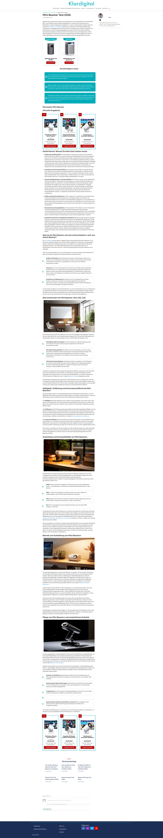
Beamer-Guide (73, 376)
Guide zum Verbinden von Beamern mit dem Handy (57, 518)
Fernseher (98, 8)
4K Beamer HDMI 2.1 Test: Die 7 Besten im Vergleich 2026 (84, 767)
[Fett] (48, 804)
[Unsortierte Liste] (57, 804)
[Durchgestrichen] (53, 804)
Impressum (37, 826)
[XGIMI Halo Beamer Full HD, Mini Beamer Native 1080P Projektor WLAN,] (51, 49)
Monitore (105, 8)
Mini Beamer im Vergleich (54, 26)
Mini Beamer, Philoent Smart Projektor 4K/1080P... (51, 135)
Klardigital (45, 12)
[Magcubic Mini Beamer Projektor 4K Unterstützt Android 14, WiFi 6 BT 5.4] (69, 126)
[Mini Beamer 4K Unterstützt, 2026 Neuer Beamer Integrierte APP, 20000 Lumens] (87, 126)
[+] (65, 804)
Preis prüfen (50, 62)
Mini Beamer (48, 240)
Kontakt (61, 832)
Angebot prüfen (50, 146)
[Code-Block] (60, 804)
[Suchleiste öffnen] (109, 9)
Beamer (54, 12)
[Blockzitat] (59, 804)
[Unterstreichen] (52, 804)
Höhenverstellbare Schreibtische (70, 8)
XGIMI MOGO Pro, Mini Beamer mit (69, 59)
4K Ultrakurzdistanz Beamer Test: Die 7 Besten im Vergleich (51, 767)
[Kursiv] (50, 804)
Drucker (83, 8)
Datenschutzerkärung (40, 829)
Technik (50, 12)
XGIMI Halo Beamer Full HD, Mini (51, 59)
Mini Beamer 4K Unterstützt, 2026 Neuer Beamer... (87, 135)
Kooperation (62, 829)
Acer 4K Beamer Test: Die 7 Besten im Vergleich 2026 (68, 767)
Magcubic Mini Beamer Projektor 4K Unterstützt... (69, 135)
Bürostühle (56, 8)
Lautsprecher (90, 8)
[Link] (62, 804)
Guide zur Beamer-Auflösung (80, 416)
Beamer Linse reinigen (57, 662)
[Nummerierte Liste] (55, 804)
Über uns (61, 826)
